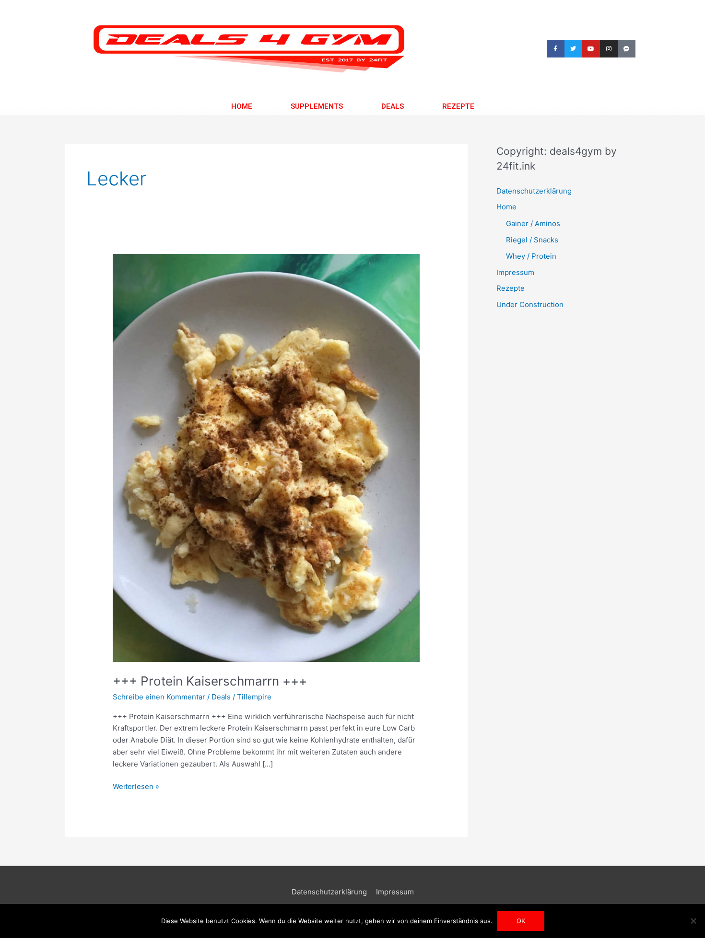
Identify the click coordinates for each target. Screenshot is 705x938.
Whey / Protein (531, 256)
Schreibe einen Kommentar (159, 696)
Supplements (317, 106)
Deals (392, 106)
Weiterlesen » (136, 786)
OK (521, 921)
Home (241, 106)
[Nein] (693, 921)
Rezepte (458, 106)
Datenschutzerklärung (534, 190)
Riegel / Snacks (532, 239)
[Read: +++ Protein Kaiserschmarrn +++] (266, 457)
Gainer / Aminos (533, 223)
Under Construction (530, 304)
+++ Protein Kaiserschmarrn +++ (210, 681)
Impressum (515, 272)
